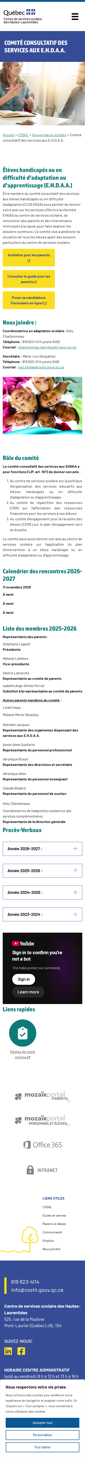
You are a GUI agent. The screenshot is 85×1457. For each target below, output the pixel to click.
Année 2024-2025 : (25, 892)
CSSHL (23, 135)
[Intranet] (42, 1170)
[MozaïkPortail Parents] (43, 1097)
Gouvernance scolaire (49, 135)
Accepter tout (42, 1423)
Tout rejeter (42, 1447)
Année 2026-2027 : (24, 848)
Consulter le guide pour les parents (28, 279)
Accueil (9, 135)
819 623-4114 (25, 1281)
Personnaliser (42, 1435)
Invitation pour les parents (29, 255)
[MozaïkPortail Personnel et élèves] (43, 1120)
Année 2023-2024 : (25, 914)
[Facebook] (23, 1351)
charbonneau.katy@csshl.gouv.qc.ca (47, 347)
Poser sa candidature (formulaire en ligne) (28, 300)
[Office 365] (42, 1145)
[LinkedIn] (10, 1351)
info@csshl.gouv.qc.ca (37, 1289)
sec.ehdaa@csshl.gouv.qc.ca (41, 367)
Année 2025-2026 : (25, 870)
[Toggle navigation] (75, 16)
